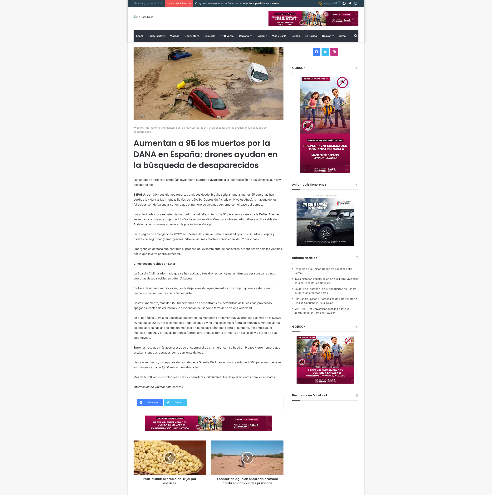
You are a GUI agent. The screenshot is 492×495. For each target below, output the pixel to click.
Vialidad (174, 35)
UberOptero (192, 35)
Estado (296, 35)
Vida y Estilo (279, 35)
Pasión (261, 35)
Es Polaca (311, 35)
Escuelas (209, 35)
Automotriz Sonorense (325, 195)
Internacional (152, 127)
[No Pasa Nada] (143, 17)
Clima (342, 35)
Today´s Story (156, 35)
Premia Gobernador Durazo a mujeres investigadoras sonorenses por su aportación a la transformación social (261, 3)
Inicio (139, 127)
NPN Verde (227, 35)
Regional (244, 35)
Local (139, 35)
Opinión (326, 35)
